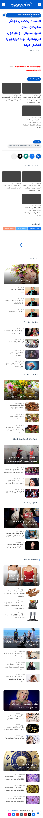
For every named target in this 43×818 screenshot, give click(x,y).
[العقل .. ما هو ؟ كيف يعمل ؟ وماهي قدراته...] (32, 365)
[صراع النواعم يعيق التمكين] (32, 493)
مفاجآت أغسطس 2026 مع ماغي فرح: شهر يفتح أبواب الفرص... (22, 706)
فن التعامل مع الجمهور (16, 342)
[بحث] (3, 4)
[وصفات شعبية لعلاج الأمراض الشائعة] (32, 418)
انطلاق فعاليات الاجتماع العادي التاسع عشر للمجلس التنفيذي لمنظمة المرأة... (32, 124)
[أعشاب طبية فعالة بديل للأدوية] (21, 390)
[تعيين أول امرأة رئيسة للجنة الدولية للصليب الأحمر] (11, 88)
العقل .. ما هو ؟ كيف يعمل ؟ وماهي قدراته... (14, 365)
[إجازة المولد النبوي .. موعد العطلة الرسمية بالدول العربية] (33, 728)
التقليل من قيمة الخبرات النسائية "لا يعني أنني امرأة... (14, 546)
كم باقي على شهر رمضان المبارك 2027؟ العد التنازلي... (15, 717)
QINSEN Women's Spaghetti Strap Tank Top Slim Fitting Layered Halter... (23, 579)
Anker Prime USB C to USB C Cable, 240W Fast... (14, 616)
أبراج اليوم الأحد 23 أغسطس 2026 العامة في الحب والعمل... (14, 800)
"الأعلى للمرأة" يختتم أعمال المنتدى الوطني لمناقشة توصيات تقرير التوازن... (32, 100)
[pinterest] (25, 814)
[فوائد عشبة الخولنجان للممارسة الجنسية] (32, 406)
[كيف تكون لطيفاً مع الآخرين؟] (21, 274)
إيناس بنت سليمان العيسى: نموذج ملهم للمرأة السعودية (14, 482)
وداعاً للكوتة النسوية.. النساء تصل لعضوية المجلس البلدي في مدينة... (22, 459)
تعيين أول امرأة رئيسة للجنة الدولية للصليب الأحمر (11, 99)
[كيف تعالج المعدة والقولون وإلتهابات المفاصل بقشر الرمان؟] (32, 429)
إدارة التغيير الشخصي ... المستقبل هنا (16, 354)
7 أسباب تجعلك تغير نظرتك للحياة (14, 291)
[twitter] (29, 814)
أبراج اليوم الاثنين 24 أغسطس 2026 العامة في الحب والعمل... (14, 789)
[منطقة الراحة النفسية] (32, 313)
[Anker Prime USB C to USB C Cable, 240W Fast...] (33, 616)
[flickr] (9, 814)
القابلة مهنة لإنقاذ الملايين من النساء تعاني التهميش (15, 535)
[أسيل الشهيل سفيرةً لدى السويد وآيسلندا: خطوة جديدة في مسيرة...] (33, 666)
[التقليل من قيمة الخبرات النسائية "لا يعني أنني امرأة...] (32, 545)
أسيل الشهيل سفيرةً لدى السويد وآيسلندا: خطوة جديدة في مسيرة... (14, 667)
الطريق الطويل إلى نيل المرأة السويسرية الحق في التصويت (14, 471)
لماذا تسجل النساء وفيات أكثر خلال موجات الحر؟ (14, 655)
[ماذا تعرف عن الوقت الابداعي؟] (33, 739)
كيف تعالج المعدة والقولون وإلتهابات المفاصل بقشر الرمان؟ (15, 430)
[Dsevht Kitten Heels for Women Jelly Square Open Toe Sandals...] (33, 592)
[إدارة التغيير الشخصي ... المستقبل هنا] (32, 354)
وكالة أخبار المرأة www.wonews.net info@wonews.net (29, 15)
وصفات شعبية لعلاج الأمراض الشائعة (17, 418)
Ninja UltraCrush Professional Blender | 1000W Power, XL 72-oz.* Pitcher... (14, 605)
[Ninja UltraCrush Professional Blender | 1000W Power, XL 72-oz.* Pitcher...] (33, 604)
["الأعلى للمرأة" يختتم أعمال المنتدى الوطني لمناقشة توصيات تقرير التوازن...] (31, 88)
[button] (32, 156)
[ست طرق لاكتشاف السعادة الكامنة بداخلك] (32, 302)
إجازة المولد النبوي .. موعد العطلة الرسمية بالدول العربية (14, 728)
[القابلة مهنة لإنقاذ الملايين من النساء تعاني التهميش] (32, 534)
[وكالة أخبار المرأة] (21, 5)
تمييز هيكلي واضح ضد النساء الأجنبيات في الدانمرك (14, 332)
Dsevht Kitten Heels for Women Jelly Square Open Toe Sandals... (14, 593)
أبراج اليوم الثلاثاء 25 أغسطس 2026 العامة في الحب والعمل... (14, 778)
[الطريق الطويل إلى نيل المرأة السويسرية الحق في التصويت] (32, 471)
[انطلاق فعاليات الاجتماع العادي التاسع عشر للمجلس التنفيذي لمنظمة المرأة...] (31, 110)
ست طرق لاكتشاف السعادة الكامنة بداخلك (14, 302)
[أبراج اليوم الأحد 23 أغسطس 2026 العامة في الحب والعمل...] (33, 800)
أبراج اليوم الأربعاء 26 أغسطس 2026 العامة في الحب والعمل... (22, 766)
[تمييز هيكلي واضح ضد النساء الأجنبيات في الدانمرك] (32, 332)
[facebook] (33, 814)
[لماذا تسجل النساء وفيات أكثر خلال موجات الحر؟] (33, 655)
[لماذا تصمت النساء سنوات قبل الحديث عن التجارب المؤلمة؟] (33, 678)
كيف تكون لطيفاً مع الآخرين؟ (25, 281)
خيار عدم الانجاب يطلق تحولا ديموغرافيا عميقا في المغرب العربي (21, 643)
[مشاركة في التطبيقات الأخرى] (14, 156)
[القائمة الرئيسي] (39, 4)
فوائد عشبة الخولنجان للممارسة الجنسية (16, 407)
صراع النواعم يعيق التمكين (15, 492)
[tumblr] (21, 814)
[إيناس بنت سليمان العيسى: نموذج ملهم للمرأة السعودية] (32, 482)
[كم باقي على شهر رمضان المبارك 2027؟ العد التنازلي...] (33, 717)
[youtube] (17, 814)
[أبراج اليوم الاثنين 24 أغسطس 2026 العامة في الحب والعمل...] (33, 789)
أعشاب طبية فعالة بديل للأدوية (24, 397)
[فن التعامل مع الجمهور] (32, 343)
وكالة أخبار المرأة (13, 811)
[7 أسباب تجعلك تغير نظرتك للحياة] (32, 291)
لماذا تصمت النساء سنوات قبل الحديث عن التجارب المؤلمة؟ (15, 679)
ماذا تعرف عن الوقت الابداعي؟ (14, 738)
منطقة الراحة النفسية (16, 312)
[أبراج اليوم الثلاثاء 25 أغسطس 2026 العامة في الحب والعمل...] (33, 778)
